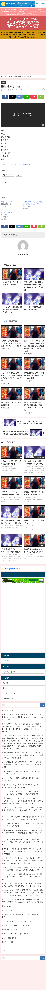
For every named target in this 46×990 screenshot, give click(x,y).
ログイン (5, 683)
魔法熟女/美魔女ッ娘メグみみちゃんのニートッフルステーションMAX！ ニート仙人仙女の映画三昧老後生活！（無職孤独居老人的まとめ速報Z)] (22, 755)
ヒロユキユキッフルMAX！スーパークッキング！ (19, 921)
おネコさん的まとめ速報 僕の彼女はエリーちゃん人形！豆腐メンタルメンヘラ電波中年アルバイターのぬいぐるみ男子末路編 (22, 717)
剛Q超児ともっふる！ (9, 929)
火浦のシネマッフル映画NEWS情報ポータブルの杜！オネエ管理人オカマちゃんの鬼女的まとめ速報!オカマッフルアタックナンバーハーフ (22, 832)
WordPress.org (7, 698)
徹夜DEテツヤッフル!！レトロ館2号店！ (16, 925)
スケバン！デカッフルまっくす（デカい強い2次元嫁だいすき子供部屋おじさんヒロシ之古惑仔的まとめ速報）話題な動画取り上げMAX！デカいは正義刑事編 (23, 860)
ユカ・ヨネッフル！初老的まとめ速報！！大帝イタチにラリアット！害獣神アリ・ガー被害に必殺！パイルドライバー (22, 842)
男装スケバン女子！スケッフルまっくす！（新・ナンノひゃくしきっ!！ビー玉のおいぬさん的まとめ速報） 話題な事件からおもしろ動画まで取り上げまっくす (22, 800)
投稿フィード (7, 688)
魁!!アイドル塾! (7, 942)
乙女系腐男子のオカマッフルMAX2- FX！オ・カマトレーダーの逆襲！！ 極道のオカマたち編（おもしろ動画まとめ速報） (22, 764)
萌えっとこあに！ (8, 910)
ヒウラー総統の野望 (9, 938)
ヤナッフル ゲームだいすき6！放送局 (15, 933)
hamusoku (23, 254)
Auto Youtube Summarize (21, 164)
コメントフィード (8, 693)
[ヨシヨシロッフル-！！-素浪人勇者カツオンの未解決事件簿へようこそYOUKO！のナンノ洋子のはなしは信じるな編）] (22, 876)
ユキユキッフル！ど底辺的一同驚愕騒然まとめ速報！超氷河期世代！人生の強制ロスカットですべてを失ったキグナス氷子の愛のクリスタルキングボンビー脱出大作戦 (22, 892)
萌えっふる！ (6, 906)
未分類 (3, 82)
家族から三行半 (6, 202)
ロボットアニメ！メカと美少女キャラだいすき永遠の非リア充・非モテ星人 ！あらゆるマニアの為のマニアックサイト (22, 810)
